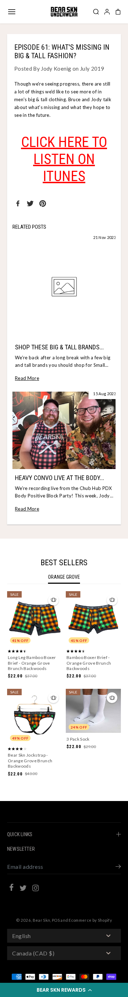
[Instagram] (35, 889)
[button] (64, 990)
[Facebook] (17, 203)
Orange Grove (64, 577)
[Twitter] (30, 203)
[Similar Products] (53, 600)
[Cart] (118, 12)
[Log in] (107, 12)
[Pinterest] (42, 203)
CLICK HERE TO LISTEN (64, 151)
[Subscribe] (118, 867)
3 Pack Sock (78, 739)
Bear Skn (41, 920)
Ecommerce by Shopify (90, 920)
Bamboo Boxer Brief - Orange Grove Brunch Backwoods (88, 663)
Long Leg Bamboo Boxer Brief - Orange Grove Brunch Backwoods (32, 663)
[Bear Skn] (64, 11)
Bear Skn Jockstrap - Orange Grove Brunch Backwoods (30, 760)
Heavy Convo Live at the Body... (59, 477)
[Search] (96, 12)
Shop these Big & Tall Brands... (59, 347)
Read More (27, 378)
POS (56, 920)
